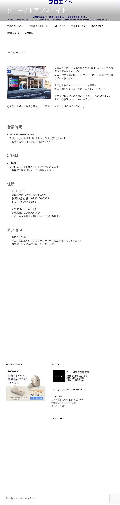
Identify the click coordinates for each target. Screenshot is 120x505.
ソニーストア (59, 26)
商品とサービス (14, 26)
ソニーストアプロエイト (36, 10)
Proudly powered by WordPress (20, 498)
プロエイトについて (38, 26)
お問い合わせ (13, 33)
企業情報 (29, 33)
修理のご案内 (97, 26)
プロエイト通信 (78, 26)
